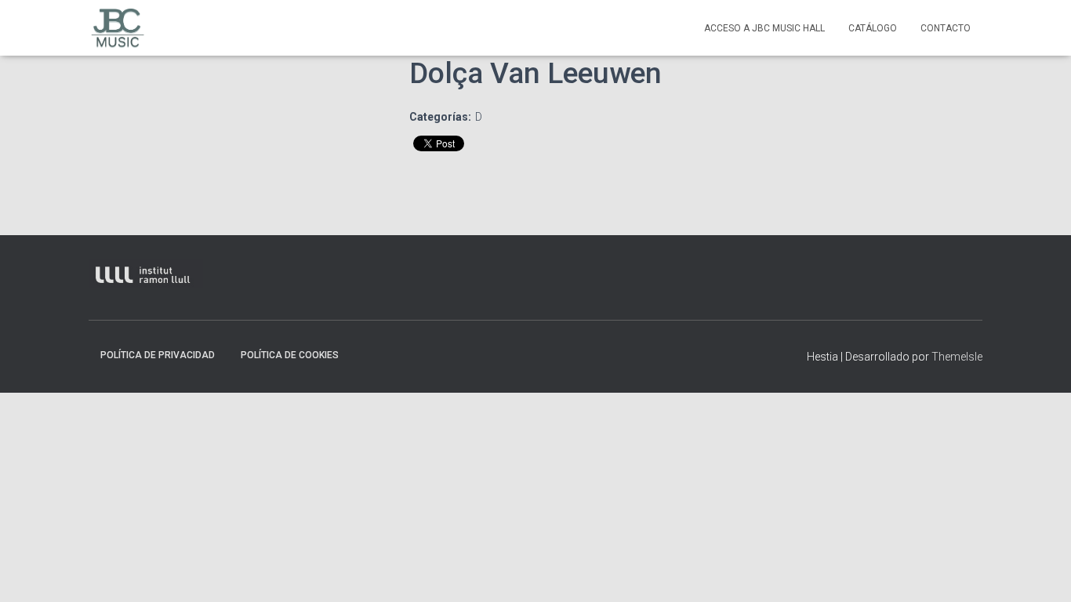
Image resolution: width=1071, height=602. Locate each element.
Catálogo (872, 28)
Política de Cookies (290, 355)
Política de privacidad (157, 355)
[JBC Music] (118, 28)
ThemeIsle (956, 356)
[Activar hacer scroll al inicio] (1043, 570)
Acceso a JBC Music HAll (764, 28)
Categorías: (440, 117)
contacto (945, 28)
